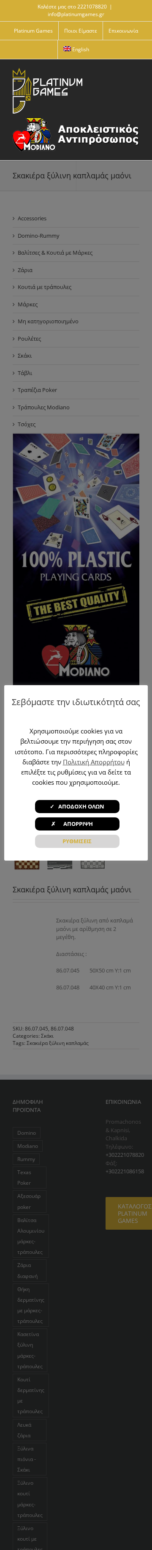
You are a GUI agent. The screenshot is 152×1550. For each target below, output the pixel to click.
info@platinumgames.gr (76, 14)
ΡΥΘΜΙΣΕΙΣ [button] (77, 841)
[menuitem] (76, 49)
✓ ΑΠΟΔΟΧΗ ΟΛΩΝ (77, 806)
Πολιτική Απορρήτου (94, 762)
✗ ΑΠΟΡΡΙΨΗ (77, 824)
